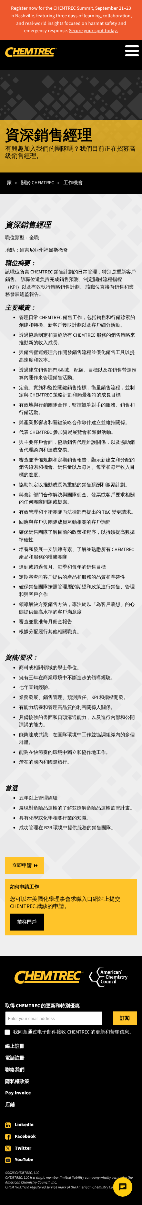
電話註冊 (14, 1058)
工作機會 (73, 182)
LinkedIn (24, 1124)
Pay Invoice (18, 1093)
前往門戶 (27, 922)
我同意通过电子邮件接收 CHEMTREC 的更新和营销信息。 (73, 1032)
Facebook (25, 1136)
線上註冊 (14, 1046)
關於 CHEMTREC (37, 182)
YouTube (24, 1159)
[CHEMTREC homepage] (31, 55)
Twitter (23, 1148)
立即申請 (22, 865)
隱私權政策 (17, 1081)
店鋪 (10, 1104)
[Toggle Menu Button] (132, 50)
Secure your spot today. (93, 30)
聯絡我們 (14, 1069)
